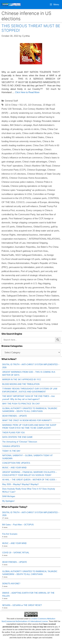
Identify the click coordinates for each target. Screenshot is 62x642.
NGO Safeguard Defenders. (29, 255)
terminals (24, 303)
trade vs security (28, 312)
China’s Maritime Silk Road (37, 165)
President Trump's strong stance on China (22, 279)
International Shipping (37, 243)
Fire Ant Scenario (9, 534)
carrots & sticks (31, 129)
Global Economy (41, 226)
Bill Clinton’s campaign (21, 125)
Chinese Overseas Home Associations (28, 178)
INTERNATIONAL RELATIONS (44, 238)
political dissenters (11, 271)
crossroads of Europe (36, 202)
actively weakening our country (26, 113)
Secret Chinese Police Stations (44, 295)
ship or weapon (9, 299)
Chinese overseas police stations (18, 182)
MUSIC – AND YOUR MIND (14, 467)
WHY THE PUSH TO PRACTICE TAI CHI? (21, 404)
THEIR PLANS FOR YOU (13, 432)
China (43, 129)
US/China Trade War (37, 328)
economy (20, 210)
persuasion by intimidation (21, 267)
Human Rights (9, 234)
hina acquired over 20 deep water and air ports (36, 230)
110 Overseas (35, 104)
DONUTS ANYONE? (11, 583)
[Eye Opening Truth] (11, 5)
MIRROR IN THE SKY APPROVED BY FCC (21, 379)
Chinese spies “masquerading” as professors (24, 190)
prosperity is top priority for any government (23, 287)
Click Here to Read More (27, 92)
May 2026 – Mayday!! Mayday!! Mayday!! (20, 484)
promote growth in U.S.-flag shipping (32, 283)
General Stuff (11, 100)
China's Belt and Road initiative (42, 153)
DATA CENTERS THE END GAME (17, 437)
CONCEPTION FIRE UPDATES (16, 463)
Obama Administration (18, 263)
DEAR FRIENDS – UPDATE (14, 416)
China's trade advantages (34, 161)
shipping (22, 299)
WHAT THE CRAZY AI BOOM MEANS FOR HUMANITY (27, 420)
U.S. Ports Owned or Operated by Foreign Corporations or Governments (29, 316)
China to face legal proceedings (27, 149)
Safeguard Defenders (17, 295)
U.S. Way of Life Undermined (30, 320)
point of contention (44, 267)
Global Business (24, 226)
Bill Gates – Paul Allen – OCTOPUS (18, 524)
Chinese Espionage (36, 169)
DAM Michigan (8, 496)
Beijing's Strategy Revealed (37, 121)
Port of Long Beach (30, 271)
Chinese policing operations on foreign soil (30, 186)
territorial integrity (39, 303)
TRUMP (42, 312)
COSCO (20, 202)
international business (27, 234)
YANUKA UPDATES (11, 446)
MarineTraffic (8, 255)
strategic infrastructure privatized (43, 299)
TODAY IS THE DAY (11, 451)
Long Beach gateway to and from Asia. (29, 251)
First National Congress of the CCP (26, 218)
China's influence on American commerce (22, 157)
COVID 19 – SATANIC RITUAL (15, 552)
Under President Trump (38, 324)
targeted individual (10, 303)
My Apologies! (8, 501)
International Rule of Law (13, 243)
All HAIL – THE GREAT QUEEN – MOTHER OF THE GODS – (29, 480)
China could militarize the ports (37, 133)
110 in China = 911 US (16, 104)
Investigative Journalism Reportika (18, 247)
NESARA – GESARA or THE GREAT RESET (22, 605)
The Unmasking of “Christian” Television (19, 442)
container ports (39, 198)
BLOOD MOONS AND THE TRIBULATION (20, 384)
